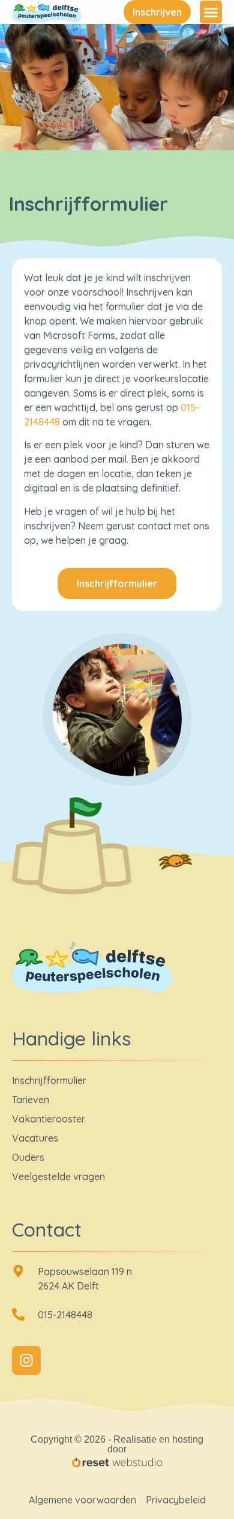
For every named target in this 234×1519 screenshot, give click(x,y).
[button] (211, 12)
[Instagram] (26, 1360)
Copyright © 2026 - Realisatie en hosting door (117, 1444)
